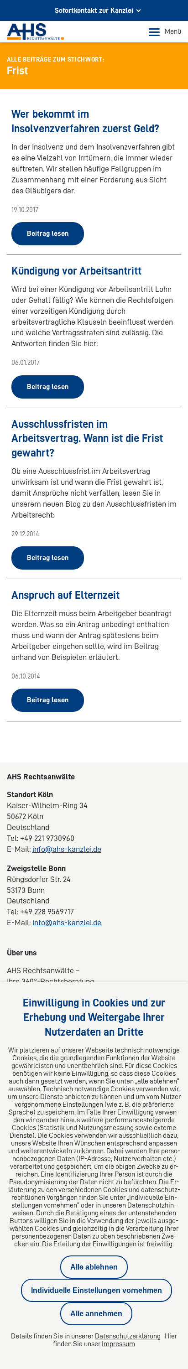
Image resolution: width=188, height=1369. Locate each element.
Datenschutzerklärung (128, 1336)
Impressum (118, 1344)
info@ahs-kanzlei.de (66, 849)
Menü (173, 31)
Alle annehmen (96, 1313)
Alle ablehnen (94, 1267)
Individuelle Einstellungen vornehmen (96, 1290)
